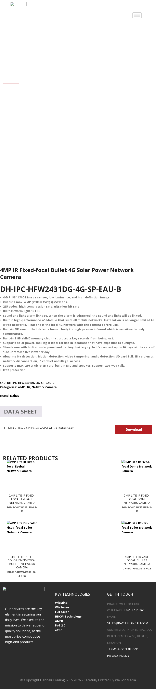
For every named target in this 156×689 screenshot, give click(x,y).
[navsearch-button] (151, 15)
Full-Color (62, 612)
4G (28, 387)
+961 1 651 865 (134, 610)
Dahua (15, 395)
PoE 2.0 (60, 625)
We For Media (125, 680)
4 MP (21, 387)
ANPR (59, 621)
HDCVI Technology (68, 616)
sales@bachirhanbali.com (127, 623)
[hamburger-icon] (137, 15)
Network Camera (44, 387)
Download (134, 429)
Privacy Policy (118, 656)
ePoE (58, 630)
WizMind (61, 603)
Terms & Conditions (123, 649)
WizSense (62, 607)
